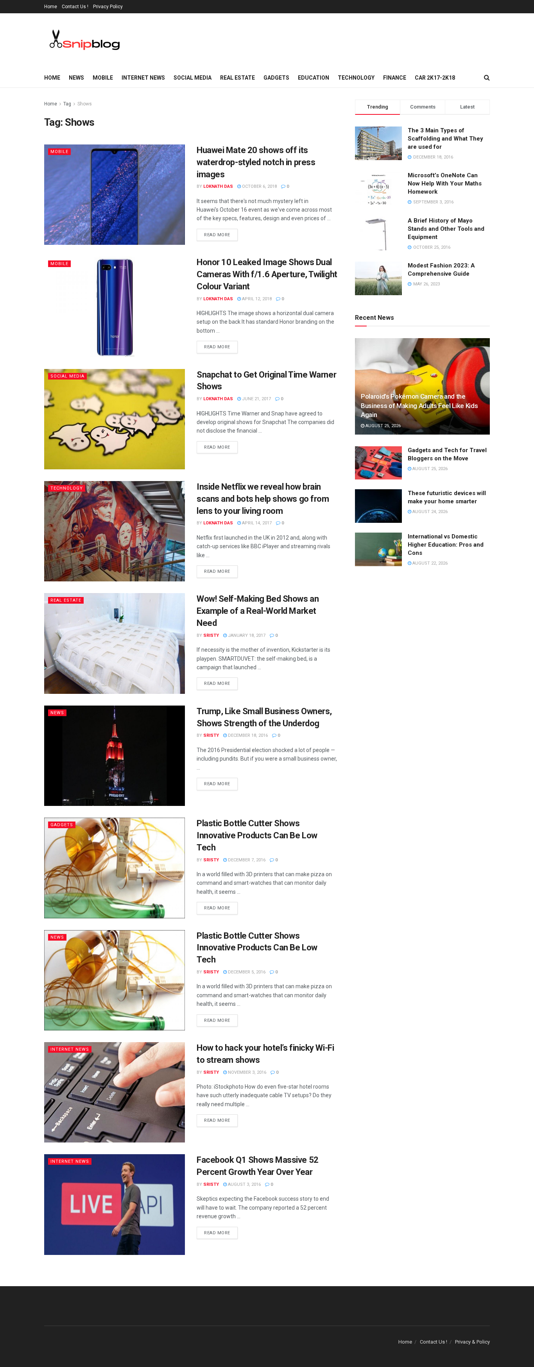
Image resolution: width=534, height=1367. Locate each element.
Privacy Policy (108, 6)
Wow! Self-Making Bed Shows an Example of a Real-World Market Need (258, 611)
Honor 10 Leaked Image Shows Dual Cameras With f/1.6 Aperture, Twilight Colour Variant (267, 274)
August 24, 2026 (429, 511)
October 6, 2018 (259, 186)
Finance (394, 78)
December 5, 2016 (246, 972)
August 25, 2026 (382, 425)
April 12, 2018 (256, 298)
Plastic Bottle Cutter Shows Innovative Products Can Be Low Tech (257, 835)
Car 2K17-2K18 (435, 78)
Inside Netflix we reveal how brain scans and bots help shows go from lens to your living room (263, 499)
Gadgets (276, 78)
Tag (67, 104)
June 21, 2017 (256, 398)
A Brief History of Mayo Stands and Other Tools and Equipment (446, 229)
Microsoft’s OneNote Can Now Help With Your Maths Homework (445, 183)
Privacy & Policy (472, 1342)
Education (313, 78)
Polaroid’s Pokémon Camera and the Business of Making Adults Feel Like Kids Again (419, 405)
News (76, 78)
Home (50, 6)
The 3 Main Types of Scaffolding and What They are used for (445, 138)
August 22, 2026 (429, 563)
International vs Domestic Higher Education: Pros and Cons (446, 544)
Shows (84, 104)
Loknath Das (218, 186)
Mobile (103, 78)
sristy (211, 635)
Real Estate (237, 78)
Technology (356, 78)
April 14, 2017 (256, 523)
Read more (217, 234)
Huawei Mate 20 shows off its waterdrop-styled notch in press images (256, 162)
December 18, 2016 (247, 735)
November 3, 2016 (246, 1072)
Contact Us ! (75, 6)
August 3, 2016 (244, 1184)
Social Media (192, 78)
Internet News (143, 78)
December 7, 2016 (246, 860)
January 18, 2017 (246, 635)
